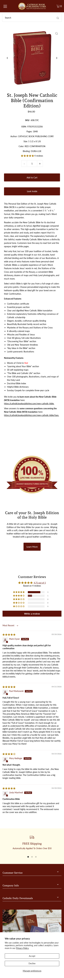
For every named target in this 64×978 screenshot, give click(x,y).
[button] (27, 155)
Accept (32, 956)
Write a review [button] (32, 613)
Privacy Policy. (22, 948)
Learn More (32, 546)
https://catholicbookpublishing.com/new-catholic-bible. (29, 403)
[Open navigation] (5, 6)
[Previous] (7, 58)
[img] (9, 634)
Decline (32, 963)
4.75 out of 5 (40, 582)
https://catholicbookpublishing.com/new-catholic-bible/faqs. (31, 415)
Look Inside (32, 191)
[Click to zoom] (56, 33)
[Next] (56, 58)
